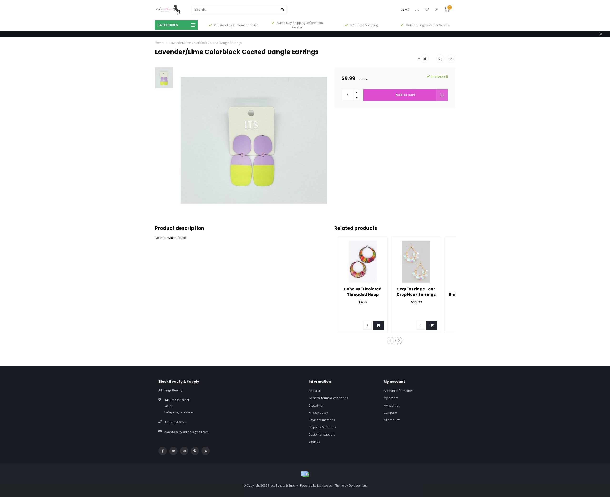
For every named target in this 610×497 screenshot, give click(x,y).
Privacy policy (318, 412)
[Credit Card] (305, 474)
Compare (390, 412)
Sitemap (314, 441)
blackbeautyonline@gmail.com (186, 432)
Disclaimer (316, 405)
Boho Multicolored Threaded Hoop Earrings (362, 294)
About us (315, 390)
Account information (398, 390)
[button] (390, 340)
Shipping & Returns (322, 427)
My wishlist (391, 405)
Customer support (322, 434)
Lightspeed (324, 485)
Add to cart (405, 94)
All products (392, 420)
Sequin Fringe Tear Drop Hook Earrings (416, 291)
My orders (391, 398)
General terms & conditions (328, 398)
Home (159, 42)
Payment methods (322, 420)
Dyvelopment (358, 485)
